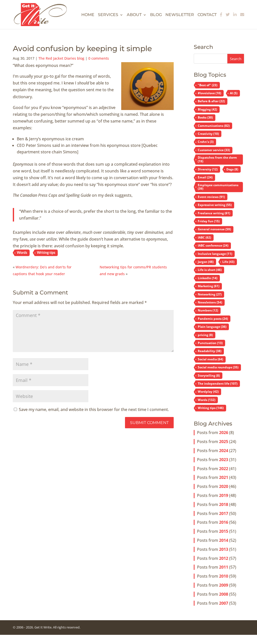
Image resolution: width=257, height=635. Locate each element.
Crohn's (206, 142)
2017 (223, 513)
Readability (209, 351)
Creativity (208, 134)
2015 (223, 531)
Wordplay (208, 391)
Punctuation (210, 343)
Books (205, 117)
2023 (223, 459)
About (134, 15)
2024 (223, 450)
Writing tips (46, 253)
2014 (223, 540)
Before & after (211, 101)
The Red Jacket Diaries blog (61, 58)
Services (108, 15)
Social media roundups (218, 367)
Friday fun (209, 221)
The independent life (217, 383)
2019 (223, 495)
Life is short (210, 270)
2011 (223, 567)
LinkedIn (207, 278)
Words (22, 253)
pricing (205, 335)
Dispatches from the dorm (217, 159)
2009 (223, 585)
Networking (210, 294)
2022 (223, 468)
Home (87, 15)
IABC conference (213, 245)
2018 (223, 504)
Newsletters (210, 302)
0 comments (98, 58)
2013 (223, 549)
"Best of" (207, 85)
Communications (214, 126)
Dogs (232, 169)
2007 (223, 603)
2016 (223, 522)
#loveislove (209, 93)
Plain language (212, 327)
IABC (204, 237)
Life (228, 262)
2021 (223, 477)
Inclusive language (215, 254)
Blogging (207, 109)
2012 (223, 558)
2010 (223, 576)
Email (205, 177)
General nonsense (214, 229)
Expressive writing (215, 205)
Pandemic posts (213, 318)
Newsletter (179, 15)
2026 (223, 432)
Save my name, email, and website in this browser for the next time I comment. (94, 409)
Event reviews (211, 197)
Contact (207, 15)
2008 (223, 594)
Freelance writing (214, 213)
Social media (210, 359)
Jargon (206, 262)
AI (233, 93)
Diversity (208, 169)
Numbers (208, 310)
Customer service (214, 150)
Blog (156, 15)
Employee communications (218, 187)
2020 (223, 486)
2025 (223, 441)
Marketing (208, 286)
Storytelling (209, 375)
